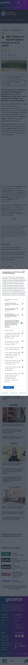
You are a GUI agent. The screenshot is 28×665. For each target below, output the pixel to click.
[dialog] (14, 332)
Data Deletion (5, 393)
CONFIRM (8, 387)
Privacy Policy (22, 393)
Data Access (14, 393)
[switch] (22, 303)
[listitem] (14, 300)
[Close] (24, 272)
